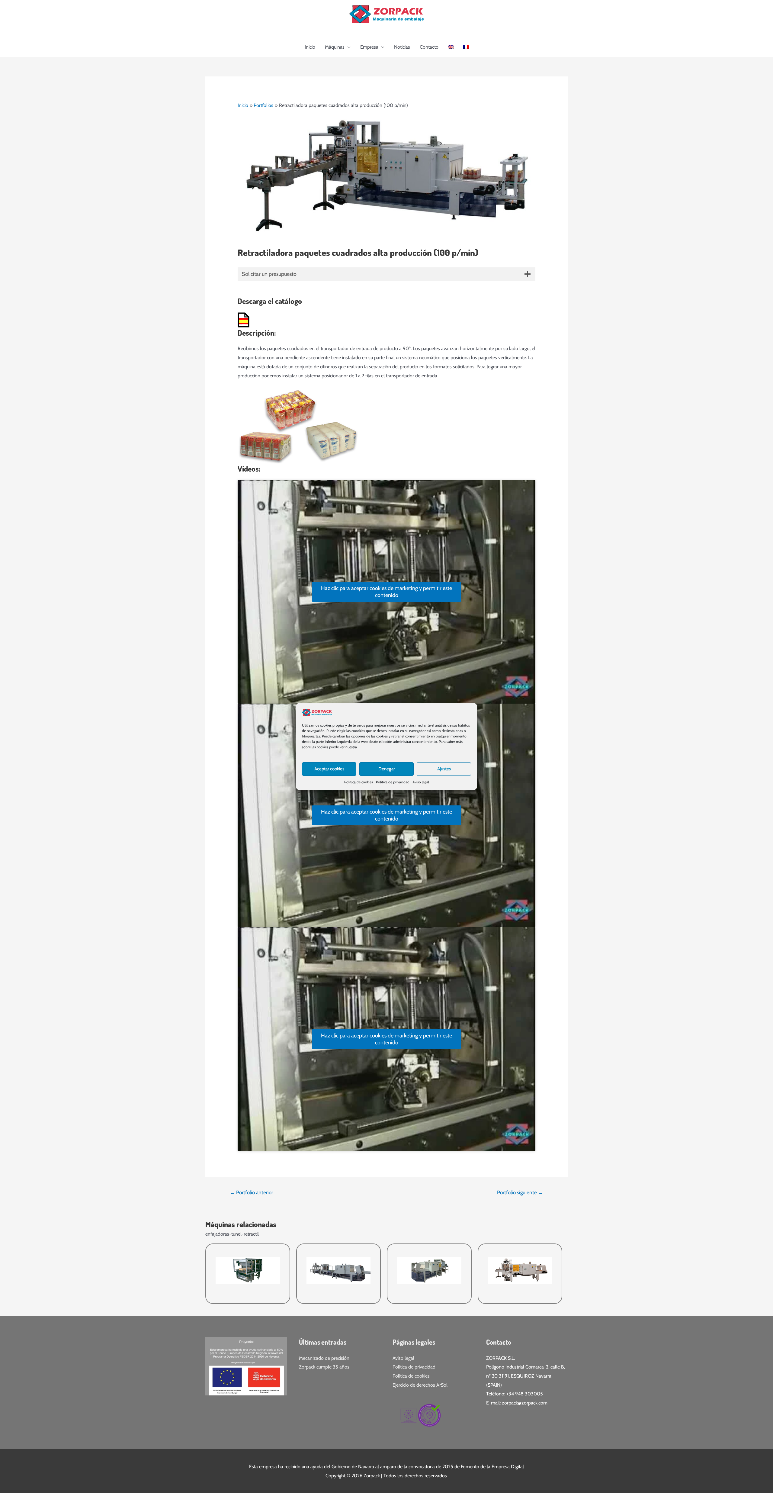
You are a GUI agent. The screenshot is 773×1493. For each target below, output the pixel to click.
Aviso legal (420, 782)
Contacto (429, 47)
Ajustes (444, 769)
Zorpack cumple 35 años (324, 1367)
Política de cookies (358, 782)
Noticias (402, 47)
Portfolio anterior (251, 1192)
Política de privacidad (392, 782)
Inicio (310, 47)
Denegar (386, 769)
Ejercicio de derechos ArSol (420, 1385)
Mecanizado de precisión (324, 1358)
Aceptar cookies (329, 769)
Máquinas (335, 47)
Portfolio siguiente (520, 1192)
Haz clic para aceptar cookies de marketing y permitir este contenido (386, 591)
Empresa (369, 47)
